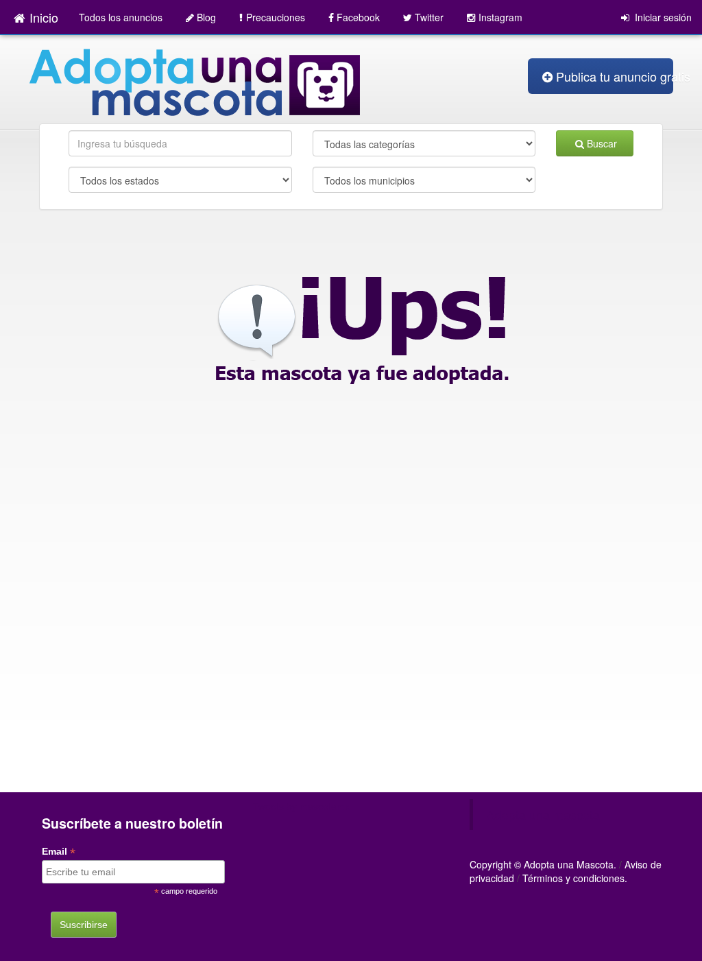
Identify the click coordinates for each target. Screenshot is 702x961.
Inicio (43, 17)
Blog (206, 17)
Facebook (358, 17)
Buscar (602, 143)
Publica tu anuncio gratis (614, 76)
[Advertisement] (351, 700)
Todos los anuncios (120, 17)
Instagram (500, 17)
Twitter (429, 17)
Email (58, 851)
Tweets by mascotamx (301, 806)
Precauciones (275, 17)
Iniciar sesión (662, 17)
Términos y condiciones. (574, 878)
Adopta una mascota (543, 814)
